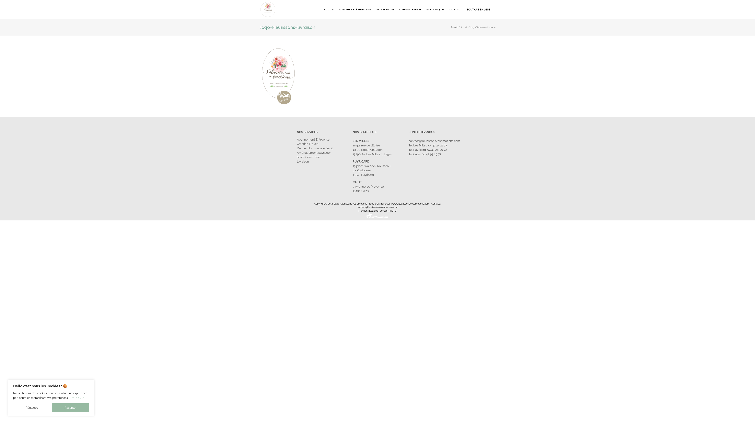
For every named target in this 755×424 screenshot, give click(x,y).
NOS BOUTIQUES (364, 132)
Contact (384, 210)
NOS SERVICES (307, 132)
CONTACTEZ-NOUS (422, 132)
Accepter (70, 407)
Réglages (32, 407)
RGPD (393, 210)
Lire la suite (76, 397)
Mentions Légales (368, 210)
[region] (51, 398)
